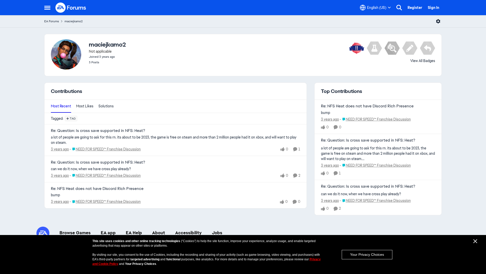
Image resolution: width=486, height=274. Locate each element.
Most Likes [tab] (84, 106)
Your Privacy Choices (367, 254)
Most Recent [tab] (61, 106)
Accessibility (188, 233)
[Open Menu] (438, 21)
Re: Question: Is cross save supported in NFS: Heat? (98, 130)
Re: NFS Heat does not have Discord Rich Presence (97, 188)
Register (415, 7)
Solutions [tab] (106, 106)
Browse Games (75, 233)
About (158, 233)
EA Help (134, 233)
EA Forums (51, 21)
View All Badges (422, 60)
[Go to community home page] (70, 8)
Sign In (433, 7)
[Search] (399, 8)
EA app (108, 233)
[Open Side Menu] (47, 7)
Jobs (217, 233)
